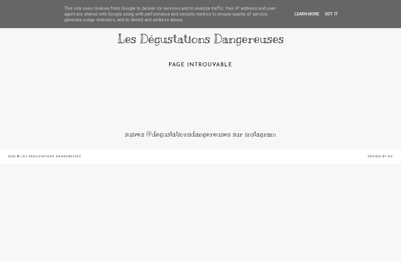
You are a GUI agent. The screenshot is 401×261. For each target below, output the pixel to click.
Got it (331, 13)
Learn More (307, 13)
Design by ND (380, 156)
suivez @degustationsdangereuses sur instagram (200, 134)
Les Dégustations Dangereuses (200, 38)
